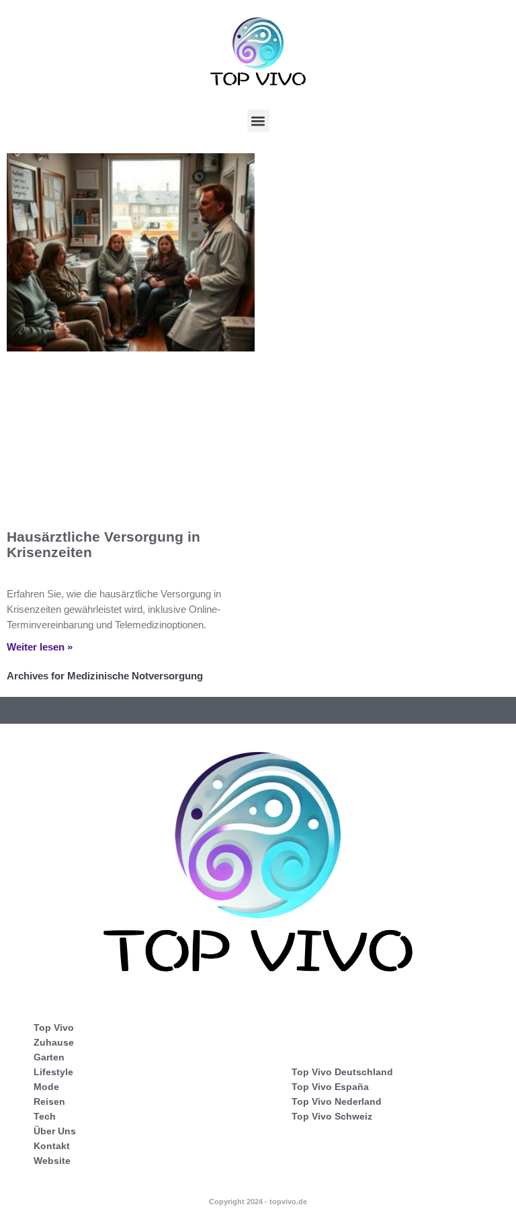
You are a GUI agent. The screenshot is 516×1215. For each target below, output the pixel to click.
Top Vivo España (330, 1086)
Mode (46, 1086)
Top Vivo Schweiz (332, 1116)
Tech (45, 1116)
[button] (258, 121)
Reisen (49, 1101)
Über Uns (55, 1131)
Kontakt (52, 1145)
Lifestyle (53, 1071)
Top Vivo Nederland (337, 1101)
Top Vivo (54, 1027)
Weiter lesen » (40, 647)
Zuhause (54, 1042)
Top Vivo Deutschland (342, 1071)
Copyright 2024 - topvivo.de (258, 1202)
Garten (49, 1057)
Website (52, 1160)
